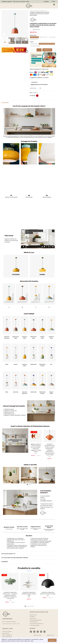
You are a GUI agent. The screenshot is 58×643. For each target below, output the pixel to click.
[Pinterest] (38, 632)
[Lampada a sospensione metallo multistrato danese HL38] (29, 581)
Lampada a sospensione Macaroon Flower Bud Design (47, 593)
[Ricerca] (7, 6)
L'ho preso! (52, 640)
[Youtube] (41, 632)
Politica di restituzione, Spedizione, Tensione (15, 557)
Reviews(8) (5, 561)
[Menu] (3, 6)
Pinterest (37, 95)
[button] (3, 23)
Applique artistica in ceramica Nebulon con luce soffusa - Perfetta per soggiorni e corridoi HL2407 (36, 448)
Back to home (53, 13)
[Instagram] (34, 632)
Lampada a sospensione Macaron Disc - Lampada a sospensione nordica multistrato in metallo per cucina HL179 (10, 595)
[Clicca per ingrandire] (4, 34)
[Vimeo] (44, 632)
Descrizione (5, 102)
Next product (55, 13)
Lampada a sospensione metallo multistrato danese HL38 (29, 594)
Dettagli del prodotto (8, 553)
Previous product (51, 13)
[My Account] (49, 6)
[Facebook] (31, 632)
